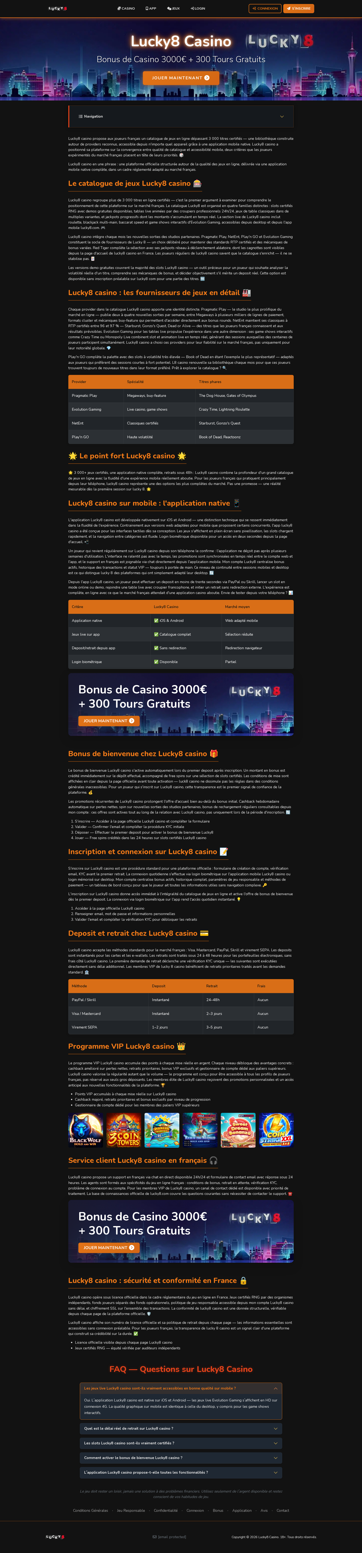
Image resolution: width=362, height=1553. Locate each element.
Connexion (267, 8)
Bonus (218, 1510)
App (152, 8)
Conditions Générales (90, 1510)
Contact (283, 1510)
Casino (128, 8)
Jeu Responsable (131, 1510)
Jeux (175, 8)
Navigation (93, 116)
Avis (264, 1510)
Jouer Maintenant (177, 78)
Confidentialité (166, 1510)
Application (242, 1510)
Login (199, 8)
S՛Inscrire (301, 8)
